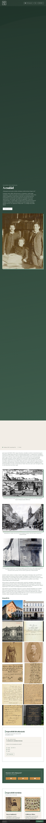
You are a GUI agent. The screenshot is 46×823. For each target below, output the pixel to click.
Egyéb (9, 751)
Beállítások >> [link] (4, 821)
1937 (13, 747)
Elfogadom (39, 821)
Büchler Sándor (13, 739)
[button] (28, 3)
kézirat (8, 749)
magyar (8, 747)
